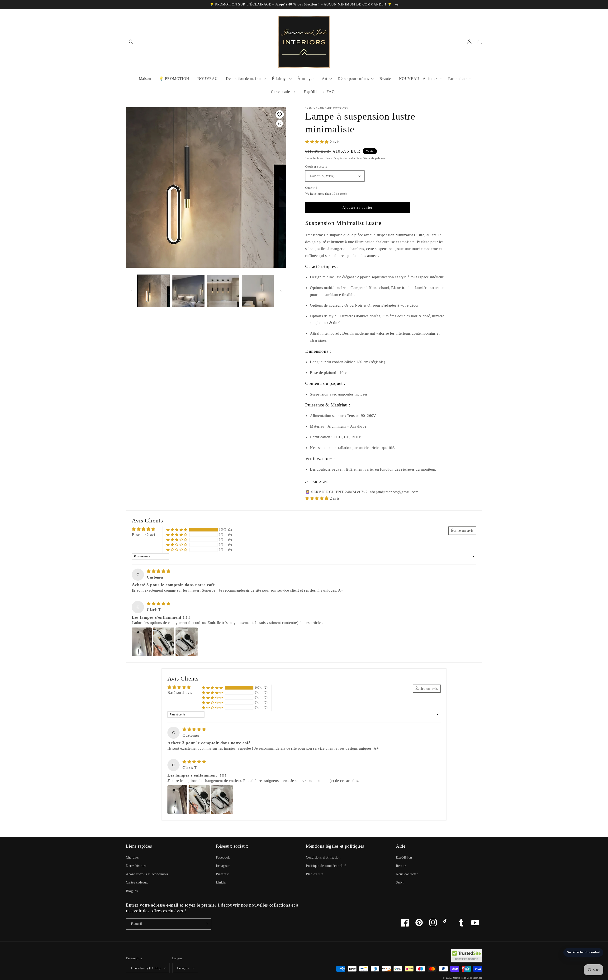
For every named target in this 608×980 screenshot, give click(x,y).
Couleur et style (316, 166)
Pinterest (222, 874)
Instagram (223, 866)
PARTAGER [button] (320, 482)
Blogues (132, 891)
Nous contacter (407, 874)
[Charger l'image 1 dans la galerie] (154, 291)
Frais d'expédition (336, 158)
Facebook (223, 857)
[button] (131, 42)
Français (183, 968)
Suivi (400, 882)
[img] (158, 571)
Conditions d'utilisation (323, 857)
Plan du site (314, 874)
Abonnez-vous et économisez (147, 874)
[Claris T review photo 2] (163, 642)
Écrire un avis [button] (462, 530)
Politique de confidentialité (326, 866)
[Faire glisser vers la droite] (281, 291)
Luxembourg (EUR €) (145, 968)
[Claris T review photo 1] (142, 642)
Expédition (404, 857)
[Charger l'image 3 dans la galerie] (188, 291)
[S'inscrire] (206, 924)
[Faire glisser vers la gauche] (131, 291)
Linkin (221, 882)
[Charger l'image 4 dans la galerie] (223, 291)
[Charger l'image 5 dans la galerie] (258, 291)
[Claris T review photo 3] (187, 642)
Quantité (311, 187)
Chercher (132, 857)
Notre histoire (136, 866)
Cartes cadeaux (137, 882)
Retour (401, 866)
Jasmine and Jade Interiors (467, 977)
